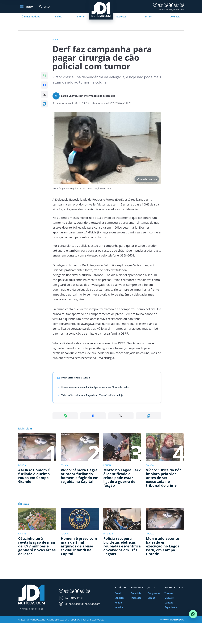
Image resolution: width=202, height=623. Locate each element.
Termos (168, 593)
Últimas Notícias (31, 16)
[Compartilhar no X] (44, 94)
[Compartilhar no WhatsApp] (44, 75)
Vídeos (151, 597)
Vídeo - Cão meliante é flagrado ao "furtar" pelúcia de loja (92, 395)
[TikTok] (176, 5)
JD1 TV (148, 16)
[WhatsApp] (182, 5)
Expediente (170, 607)
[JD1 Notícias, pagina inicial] (31, 595)
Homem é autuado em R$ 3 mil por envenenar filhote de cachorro (96, 387)
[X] (166, 5)
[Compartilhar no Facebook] (44, 85)
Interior (81, 16)
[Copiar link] (44, 103)
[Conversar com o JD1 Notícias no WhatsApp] (193, 614)
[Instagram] (160, 5)
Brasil (118, 593)
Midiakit (168, 597)
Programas (154, 593)
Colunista (175, 16)
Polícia (58, 16)
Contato (168, 602)
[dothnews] (177, 619)
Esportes (121, 16)
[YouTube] (171, 5)
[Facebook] (155, 5)
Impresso (136, 597)
